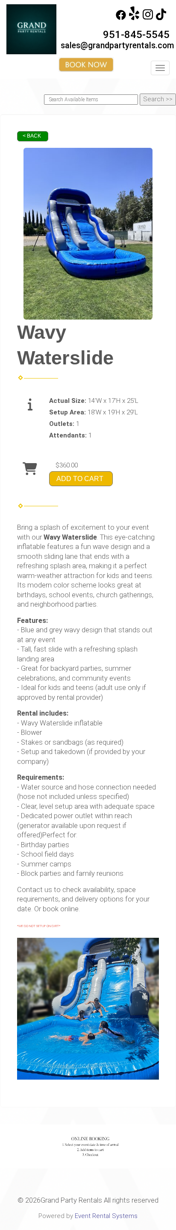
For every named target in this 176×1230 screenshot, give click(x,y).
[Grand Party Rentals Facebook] (121, 18)
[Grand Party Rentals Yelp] (134, 18)
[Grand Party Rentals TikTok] (161, 18)
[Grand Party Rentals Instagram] (148, 18)
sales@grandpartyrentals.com (117, 45)
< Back (32, 136)
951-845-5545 (136, 35)
